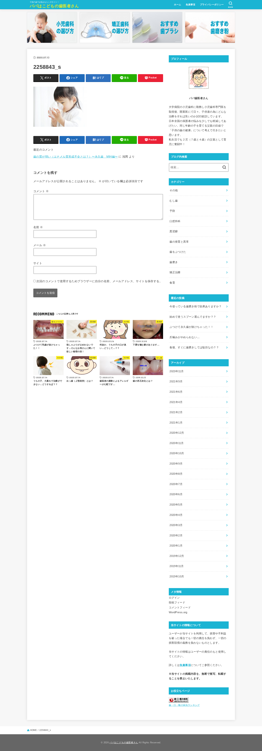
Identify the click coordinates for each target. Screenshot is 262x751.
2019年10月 (176, 576)
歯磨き (173, 262)
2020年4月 (176, 515)
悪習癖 (173, 231)
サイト (37, 263)
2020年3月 (176, 525)
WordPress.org (178, 612)
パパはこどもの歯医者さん (54, 6)
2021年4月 (176, 402)
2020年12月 (176, 432)
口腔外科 (174, 221)
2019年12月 (176, 556)
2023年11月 (176, 371)
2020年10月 (176, 453)
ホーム (177, 4)
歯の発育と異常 (179, 241)
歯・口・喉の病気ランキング (184, 705)
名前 (38, 227)
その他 (173, 190)
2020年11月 (176, 443)
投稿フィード (177, 602)
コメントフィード (180, 607)
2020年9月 (176, 463)
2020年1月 (176, 545)
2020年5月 (176, 504)
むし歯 (173, 200)
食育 (172, 282)
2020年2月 (176, 535)
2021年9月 (176, 381)
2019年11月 (176, 566)
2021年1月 (176, 422)
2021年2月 (176, 412)
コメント (41, 191)
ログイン (174, 597)
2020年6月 (176, 494)
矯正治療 (174, 272)
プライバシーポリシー (212, 4)
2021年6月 (176, 391)
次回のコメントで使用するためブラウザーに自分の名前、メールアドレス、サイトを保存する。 (99, 281)
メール (39, 245)
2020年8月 (176, 473)
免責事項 (190, 4)
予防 (172, 210)
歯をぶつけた (177, 251)
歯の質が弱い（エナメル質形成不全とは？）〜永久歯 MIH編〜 (75, 156)
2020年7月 (176, 484)
